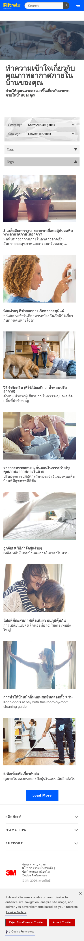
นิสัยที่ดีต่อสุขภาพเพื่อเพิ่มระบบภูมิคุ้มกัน (34, 620)
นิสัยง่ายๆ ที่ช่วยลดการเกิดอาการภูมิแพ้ (33, 311)
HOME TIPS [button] (16, 830)
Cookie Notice (16, 912)
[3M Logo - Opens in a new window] (12, 6)
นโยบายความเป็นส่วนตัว (37, 868)
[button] (20, 932)
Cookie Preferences (34, 875)
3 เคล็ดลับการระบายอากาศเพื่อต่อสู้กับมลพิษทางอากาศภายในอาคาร (38, 233)
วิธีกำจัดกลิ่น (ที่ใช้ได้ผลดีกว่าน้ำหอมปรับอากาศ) (35, 390)
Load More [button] (42, 795)
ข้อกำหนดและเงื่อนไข (36, 871)
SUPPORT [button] (14, 843)
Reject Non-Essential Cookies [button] (26, 922)
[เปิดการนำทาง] (78, 6)
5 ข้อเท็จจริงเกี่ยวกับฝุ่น (21, 774)
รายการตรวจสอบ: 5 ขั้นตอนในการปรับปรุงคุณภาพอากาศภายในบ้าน (37, 470)
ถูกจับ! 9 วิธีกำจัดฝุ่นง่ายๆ (22, 548)
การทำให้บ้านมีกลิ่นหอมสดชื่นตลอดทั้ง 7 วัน (38, 697)
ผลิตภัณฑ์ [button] (14, 817)
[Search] (66, 5)
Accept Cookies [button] (62, 922)
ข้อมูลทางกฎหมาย (34, 864)
